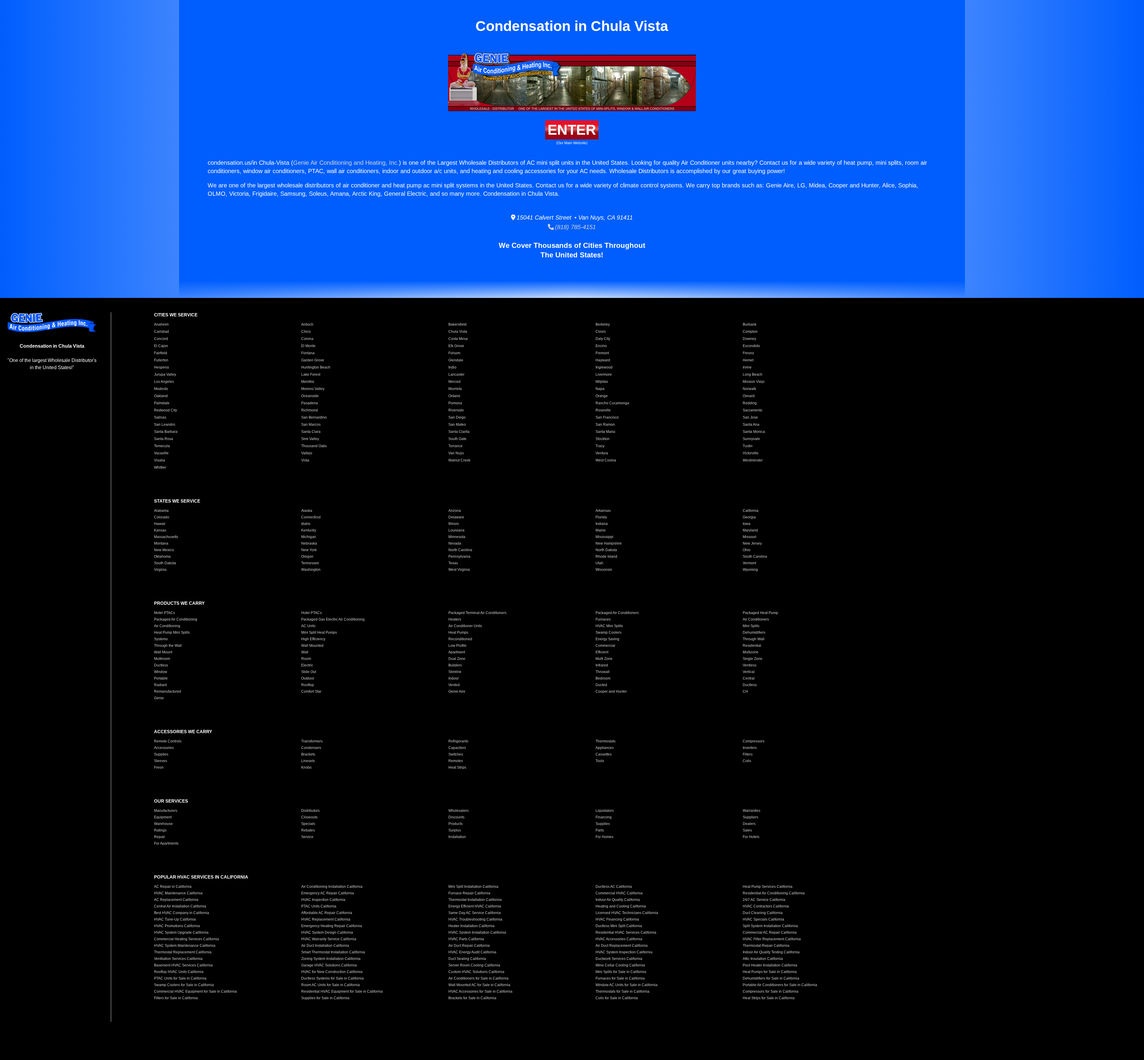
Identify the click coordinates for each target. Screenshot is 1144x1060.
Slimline (454, 672)
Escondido (751, 346)
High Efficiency (313, 639)
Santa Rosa (163, 439)
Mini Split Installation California (473, 887)
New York (309, 550)
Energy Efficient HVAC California (474, 906)
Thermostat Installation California (475, 900)
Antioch (307, 324)
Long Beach (752, 374)
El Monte (308, 346)
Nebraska (309, 543)
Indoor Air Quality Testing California (771, 952)
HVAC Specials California (763, 919)
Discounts (456, 817)
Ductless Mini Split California (619, 926)
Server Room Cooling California (474, 965)
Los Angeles (164, 382)
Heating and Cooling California (621, 906)
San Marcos (311, 424)
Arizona (454, 511)
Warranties (751, 811)
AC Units (308, 626)
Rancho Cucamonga (612, 403)
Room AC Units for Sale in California (330, 985)
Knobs (306, 767)
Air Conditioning (167, 626)
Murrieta (455, 389)
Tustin (748, 446)
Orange (602, 396)
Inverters (750, 748)
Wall (304, 652)
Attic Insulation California (763, 959)
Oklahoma (162, 556)
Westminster (753, 460)
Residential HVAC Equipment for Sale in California (342, 991)
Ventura (602, 453)
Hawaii (159, 524)
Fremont (602, 353)
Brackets (308, 754)
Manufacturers (165, 811)
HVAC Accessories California (619, 939)
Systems (161, 639)
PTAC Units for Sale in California (180, 978)
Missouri (749, 537)
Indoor (453, 678)
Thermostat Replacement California (183, 952)
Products (455, 824)
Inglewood (604, 367)
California (750, 511)
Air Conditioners (756, 619)
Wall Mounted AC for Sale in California (479, 985)
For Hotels (751, 837)
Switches (455, 754)
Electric (307, 665)
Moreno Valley (312, 389)
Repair (159, 837)
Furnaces (603, 619)
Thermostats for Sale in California (622, 991)
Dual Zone (456, 659)
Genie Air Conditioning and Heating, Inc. (346, 162)
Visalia (159, 460)
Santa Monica (754, 432)
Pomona (455, 403)
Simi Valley (310, 439)
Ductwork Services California (619, 959)
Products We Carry (179, 603)
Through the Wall (168, 646)
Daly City (603, 339)
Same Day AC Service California (474, 913)
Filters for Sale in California (176, 998)
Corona (307, 339)
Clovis (601, 331)
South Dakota (165, 563)
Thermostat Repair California (766, 946)
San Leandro (164, 424)
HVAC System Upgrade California (181, 932)
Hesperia (161, 367)
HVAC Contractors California (766, 906)
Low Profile (457, 646)
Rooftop (307, 685)
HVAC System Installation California (477, 932)
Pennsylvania (459, 556)
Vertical (749, 672)
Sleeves (160, 761)
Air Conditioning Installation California (332, 887)
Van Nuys (456, 453)
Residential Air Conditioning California (774, 893)
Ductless (161, 665)
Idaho (305, 524)
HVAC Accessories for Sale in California (480, 991)
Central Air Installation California (180, 906)
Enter (572, 130)
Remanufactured (167, 691)
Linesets (308, 761)
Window (160, 672)
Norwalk (749, 389)
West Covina (606, 460)
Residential (752, 646)
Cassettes (604, 754)
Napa (600, 389)
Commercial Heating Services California (186, 939)
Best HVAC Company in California (181, 913)
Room (306, 659)
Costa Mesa (458, 339)
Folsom (454, 353)
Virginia (160, 570)
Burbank (749, 324)
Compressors (753, 741)
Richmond (309, 410)
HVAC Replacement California (325, 919)
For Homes (604, 837)
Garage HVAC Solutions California (329, 965)
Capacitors (457, 748)
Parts (600, 830)
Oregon (307, 556)
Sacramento (752, 410)
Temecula (162, 446)
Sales (747, 830)
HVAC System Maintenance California (184, 946)
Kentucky (308, 530)
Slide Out (308, 672)
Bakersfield (457, 324)
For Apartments (166, 843)
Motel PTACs (164, 613)
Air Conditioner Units (465, 626)
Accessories (164, 748)
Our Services (171, 800)
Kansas (160, 530)
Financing (604, 817)
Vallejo (306, 453)
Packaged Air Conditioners (617, 613)
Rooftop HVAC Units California (178, 972)
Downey (749, 339)
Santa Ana (751, 424)
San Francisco (607, 417)
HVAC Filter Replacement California (772, 939)
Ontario (454, 396)
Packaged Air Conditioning (175, 619)
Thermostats (605, 741)
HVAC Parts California (466, 939)
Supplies (161, 754)
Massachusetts (166, 537)
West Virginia (459, 570)
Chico (306, 331)
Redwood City (165, 410)
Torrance (455, 446)
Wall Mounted (312, 646)
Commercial (605, 646)
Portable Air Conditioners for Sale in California (780, 985)
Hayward (603, 360)
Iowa (746, 524)
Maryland (750, 530)
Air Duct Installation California (325, 946)
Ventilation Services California (178, 959)
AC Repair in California (173, 887)
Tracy (600, 446)
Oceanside (310, 396)
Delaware (456, 517)
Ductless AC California (614, 887)
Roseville (603, 410)
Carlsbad (161, 331)
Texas (453, 563)
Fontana (308, 353)
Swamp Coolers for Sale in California (184, 985)
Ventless (749, 665)
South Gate (457, 439)
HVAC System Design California (327, 932)
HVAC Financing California (617, 919)
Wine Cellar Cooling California (620, 965)
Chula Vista (457, 331)
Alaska (306, 511)
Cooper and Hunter (611, 691)
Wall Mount (163, 652)
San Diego (457, 417)
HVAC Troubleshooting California (475, 919)
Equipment (163, 817)
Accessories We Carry (183, 731)
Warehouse (163, 824)
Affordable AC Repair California (326, 913)
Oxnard (749, 396)
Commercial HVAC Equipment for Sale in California (195, 991)
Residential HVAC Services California (626, 932)
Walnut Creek (459, 460)
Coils (747, 761)
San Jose (750, 417)
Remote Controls (167, 741)
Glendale (455, 360)
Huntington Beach (315, 367)
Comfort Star (311, 691)
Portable (161, 678)
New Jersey (752, 543)
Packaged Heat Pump (760, 613)
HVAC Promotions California (177, 926)
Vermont (749, 563)
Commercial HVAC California (619, 893)
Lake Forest (310, 374)
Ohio (746, 550)
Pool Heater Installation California (770, 965)
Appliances (605, 748)
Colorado (161, 517)
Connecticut (311, 517)
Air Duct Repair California (469, 946)
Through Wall (753, 639)
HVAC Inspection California (323, 900)
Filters (748, 754)
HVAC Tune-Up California (175, 919)
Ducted (601, 685)
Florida (601, 517)
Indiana (602, 524)
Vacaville (161, 453)
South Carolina (755, 556)
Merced (454, 382)
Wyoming (750, 570)
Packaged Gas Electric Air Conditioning (333, 619)
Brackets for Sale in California (472, 998)
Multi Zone (604, 659)
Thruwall (603, 672)
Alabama (161, 511)
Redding (750, 403)
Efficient (602, 652)
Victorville (750, 453)
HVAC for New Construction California (332, 972)
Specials (308, 824)
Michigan (308, 537)
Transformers (312, 741)
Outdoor (307, 678)
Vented (454, 685)
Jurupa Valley (165, 374)
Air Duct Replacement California (622, 946)
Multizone (750, 652)
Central (749, 678)
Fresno (748, 353)
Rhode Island (606, 556)
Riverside (456, 410)
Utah (599, 563)
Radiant (160, 685)
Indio (452, 367)
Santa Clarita (459, 432)
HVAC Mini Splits (609, 626)
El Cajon (161, 346)
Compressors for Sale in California (770, 991)
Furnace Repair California (469, 893)
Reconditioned (460, 639)
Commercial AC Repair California (770, 932)
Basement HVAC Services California (183, 965)
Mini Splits (751, 626)
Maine (601, 530)
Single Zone (752, 659)
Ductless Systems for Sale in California (332, 978)
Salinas (160, 417)
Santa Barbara (166, 432)
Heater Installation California (471, 926)
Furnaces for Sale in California (620, 978)
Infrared (602, 665)
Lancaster (456, 374)
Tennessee (310, 563)
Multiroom (162, 659)
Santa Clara (311, 432)
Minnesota (456, 537)
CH (745, 691)
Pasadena (309, 403)
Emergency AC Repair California (327, 893)
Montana (161, 543)
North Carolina (460, 550)
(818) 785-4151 (575, 227)
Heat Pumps (458, 632)
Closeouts (309, 817)
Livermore (604, 374)
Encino (601, 346)
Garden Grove (312, 360)
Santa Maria (605, 432)
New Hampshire (609, 543)
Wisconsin (604, 570)
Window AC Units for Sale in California (627, 985)
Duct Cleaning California (763, 913)
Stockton (603, 439)
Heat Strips (457, 767)
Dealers (749, 824)
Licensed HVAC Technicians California (627, 913)
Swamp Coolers (608, 632)
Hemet (748, 360)
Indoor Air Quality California (618, 900)
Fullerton (161, 360)
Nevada (454, 543)
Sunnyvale (751, 439)
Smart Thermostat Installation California (333, 952)
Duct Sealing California (467, 959)
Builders (455, 665)
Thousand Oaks (314, 446)
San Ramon (605, 424)
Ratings (160, 830)
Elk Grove (456, 346)
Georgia (749, 517)
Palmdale (162, 403)
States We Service (177, 500)
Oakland (161, 396)
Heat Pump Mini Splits (172, 632)
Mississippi (604, 537)
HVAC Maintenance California (178, 893)
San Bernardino (314, 417)
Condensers (311, 748)
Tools (600, 761)
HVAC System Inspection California (624, 952)
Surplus (454, 830)
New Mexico (164, 550)
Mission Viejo (753, 382)
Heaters (454, 619)
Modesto (161, 389)
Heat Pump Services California (767, 887)
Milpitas (602, 382)
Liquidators (605, 811)
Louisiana (456, 530)
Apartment (456, 652)
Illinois (453, 524)
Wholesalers (458, 811)
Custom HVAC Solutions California (476, 972)
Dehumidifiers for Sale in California (771, 978)
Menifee (307, 382)
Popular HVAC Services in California (201, 876)
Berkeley (603, 324)
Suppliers (750, 817)
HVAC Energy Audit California (472, 952)
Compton (750, 331)
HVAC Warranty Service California (328, 939)
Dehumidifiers (754, 632)
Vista (305, 460)
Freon (159, 767)
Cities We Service (176, 314)
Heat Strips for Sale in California (769, 998)
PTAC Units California (318, 906)
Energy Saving (607, 639)
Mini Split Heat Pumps (319, 632)
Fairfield (160, 353)
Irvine (747, 367)
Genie (159, 698)
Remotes (455, 761)
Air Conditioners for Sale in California (478, 978)
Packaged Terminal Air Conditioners (477, 613)
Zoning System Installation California (330, 959)
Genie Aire (456, 691)
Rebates (308, 830)
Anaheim (161, 324)
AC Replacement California (176, 900)
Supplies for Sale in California (325, 998)
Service (307, 837)
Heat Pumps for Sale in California (770, 972)
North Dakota (606, 550)
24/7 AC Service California (764, 900)
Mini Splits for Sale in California (621, 972)
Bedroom (603, 678)
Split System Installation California (770, 926)
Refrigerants (458, 741)
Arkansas (603, 511)
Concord (161, 339)
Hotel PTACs (311, 613)
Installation (457, 837)
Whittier (160, 467)
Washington (311, 570)
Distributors (310, 811)
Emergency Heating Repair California (331, 926)
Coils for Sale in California (617, 998)
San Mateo (457, 424)
